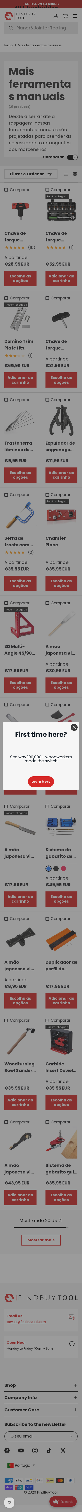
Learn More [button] (41, 781)
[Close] (74, 727)
